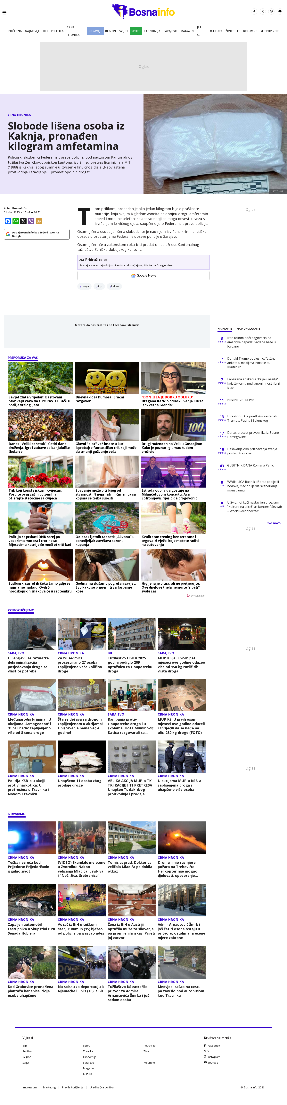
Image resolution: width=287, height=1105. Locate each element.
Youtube (213, 1062)
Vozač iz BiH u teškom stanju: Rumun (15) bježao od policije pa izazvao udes (81, 929)
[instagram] (271, 11)
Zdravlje (95, 31)
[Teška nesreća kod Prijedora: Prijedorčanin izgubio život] (32, 837)
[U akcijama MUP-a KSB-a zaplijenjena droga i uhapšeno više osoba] (182, 757)
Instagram (214, 1057)
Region (110, 31)
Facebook (214, 1045)
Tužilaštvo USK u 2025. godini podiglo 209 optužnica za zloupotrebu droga (130, 664)
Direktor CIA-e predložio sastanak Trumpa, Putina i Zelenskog (252, 418)
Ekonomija (152, 31)
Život (230, 31)
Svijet (123, 31)
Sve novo (274, 523)
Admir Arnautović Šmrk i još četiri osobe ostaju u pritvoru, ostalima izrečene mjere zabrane (181, 931)
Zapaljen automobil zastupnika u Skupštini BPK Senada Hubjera (31, 929)
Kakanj (115, 286)
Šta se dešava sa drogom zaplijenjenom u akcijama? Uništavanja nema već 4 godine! (80, 726)
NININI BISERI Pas (240, 400)
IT (238, 31)
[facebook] (254, 11)
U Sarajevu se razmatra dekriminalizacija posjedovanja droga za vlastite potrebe (28, 664)
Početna (15, 31)
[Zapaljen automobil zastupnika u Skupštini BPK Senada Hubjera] (32, 900)
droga (85, 286)
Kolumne (250, 31)
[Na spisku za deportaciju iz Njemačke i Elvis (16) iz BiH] (82, 962)
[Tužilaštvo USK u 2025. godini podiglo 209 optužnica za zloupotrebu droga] (132, 634)
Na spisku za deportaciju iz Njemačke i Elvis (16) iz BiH (81, 988)
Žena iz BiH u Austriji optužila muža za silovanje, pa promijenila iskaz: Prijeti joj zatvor (131, 931)
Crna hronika (73, 31)
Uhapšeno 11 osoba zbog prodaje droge (80, 783)
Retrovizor (269, 31)
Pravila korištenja (73, 1087)
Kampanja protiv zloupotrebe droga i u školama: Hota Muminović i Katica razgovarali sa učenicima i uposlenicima (131, 726)
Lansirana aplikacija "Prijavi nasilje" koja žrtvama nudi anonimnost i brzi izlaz (253, 383)
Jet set (199, 31)
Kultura (216, 31)
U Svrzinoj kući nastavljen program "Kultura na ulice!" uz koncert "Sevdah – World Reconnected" (254, 506)
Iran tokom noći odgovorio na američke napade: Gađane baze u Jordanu (251, 342)
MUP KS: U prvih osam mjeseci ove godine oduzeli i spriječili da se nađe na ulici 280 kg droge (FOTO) (181, 726)
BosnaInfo (19, 208)
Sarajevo (170, 31)
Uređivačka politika (102, 1087)
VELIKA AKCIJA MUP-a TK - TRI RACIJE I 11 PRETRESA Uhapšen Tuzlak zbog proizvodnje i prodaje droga (131, 787)
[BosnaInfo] (143, 11)
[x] (263, 11)
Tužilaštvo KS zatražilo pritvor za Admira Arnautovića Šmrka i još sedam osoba (128, 993)
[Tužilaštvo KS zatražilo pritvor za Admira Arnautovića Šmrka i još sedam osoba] (132, 962)
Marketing (49, 1087)
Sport (136, 31)
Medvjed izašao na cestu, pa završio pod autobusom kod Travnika (181, 991)
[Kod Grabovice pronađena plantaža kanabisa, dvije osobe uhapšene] (32, 962)
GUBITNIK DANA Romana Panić (250, 465)
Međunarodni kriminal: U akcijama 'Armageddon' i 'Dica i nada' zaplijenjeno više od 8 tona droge (29, 726)
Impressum (29, 1087)
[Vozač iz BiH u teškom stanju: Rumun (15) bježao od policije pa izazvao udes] (82, 900)
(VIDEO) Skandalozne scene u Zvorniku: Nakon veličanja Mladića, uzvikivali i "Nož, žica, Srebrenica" (81, 869)
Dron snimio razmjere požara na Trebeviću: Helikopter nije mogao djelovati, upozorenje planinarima (177, 869)
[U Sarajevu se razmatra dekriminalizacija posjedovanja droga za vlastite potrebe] (32, 634)
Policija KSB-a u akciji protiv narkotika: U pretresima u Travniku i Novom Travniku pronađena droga (28, 787)
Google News (146, 275)
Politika (57, 31)
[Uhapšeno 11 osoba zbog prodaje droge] (82, 757)
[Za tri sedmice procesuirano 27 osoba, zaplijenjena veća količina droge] (82, 634)
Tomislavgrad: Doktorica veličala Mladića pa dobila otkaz (130, 867)
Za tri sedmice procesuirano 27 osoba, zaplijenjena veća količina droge (80, 664)
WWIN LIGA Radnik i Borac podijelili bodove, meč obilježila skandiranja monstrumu (253, 486)
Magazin (187, 31)
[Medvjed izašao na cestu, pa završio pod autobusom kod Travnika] (182, 962)
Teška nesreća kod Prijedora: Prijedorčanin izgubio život (28, 867)
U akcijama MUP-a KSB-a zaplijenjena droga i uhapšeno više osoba (179, 785)
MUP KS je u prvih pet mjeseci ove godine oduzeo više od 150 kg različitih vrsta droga (181, 664)
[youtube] (280, 11)
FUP (100, 286)
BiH (45, 31)
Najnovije (32, 31)
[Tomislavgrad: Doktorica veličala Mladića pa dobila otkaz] (132, 837)
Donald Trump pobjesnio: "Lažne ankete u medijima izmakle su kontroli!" (251, 362)
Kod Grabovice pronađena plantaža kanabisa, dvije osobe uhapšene (30, 991)
